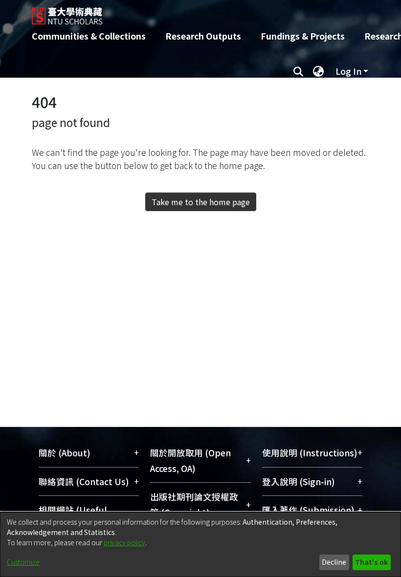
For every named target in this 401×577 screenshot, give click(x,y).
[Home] (208, 12)
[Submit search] (298, 71)
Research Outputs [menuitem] (203, 36)
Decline (334, 562)
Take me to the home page (201, 202)
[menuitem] (318, 71)
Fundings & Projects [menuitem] (303, 36)
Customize (23, 562)
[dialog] (200, 544)
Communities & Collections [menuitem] (89, 36)
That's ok (371, 562)
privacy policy (124, 542)
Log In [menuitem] (348, 71)
